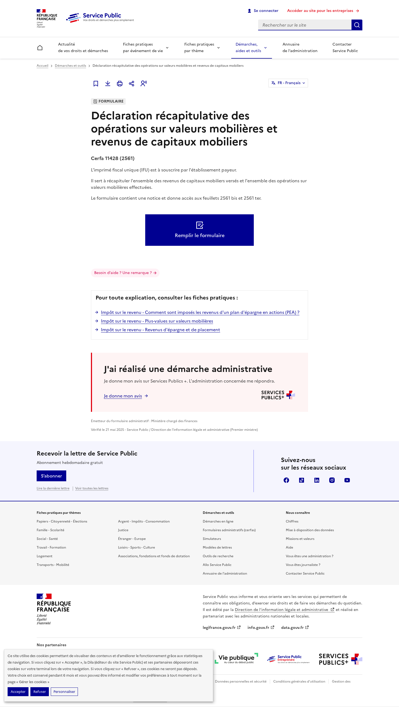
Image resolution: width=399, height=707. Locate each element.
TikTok (301, 480)
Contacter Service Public (345, 48)
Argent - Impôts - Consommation (144, 521)
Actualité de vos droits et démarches (83, 48)
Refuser (39, 691)
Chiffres (292, 521)
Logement (44, 556)
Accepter (18, 691)
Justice (123, 530)
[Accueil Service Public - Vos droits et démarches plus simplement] (101, 23)
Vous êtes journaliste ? (303, 564)
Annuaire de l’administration (300, 48)
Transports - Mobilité (53, 564)
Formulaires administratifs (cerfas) (229, 530)
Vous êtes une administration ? (309, 556)
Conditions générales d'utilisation (299, 681)
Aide (289, 547)
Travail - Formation (51, 547)
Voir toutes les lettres (91, 488)
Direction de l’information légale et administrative (282, 610)
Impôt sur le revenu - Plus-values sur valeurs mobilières (157, 321)
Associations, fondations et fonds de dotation (154, 556)
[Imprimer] (120, 83)
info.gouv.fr (258, 627)
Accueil (42, 65)
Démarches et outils (70, 65)
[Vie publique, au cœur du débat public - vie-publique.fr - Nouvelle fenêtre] (236, 659)
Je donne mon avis (123, 396)
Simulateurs (212, 538)
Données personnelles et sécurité (241, 681)
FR (289, 83)
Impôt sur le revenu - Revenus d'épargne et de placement (160, 329)
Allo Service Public (217, 564)
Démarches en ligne (218, 521)
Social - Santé (47, 538)
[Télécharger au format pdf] (108, 83)
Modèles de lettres (217, 547)
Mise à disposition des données (310, 530)
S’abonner (51, 476)
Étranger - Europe (132, 538)
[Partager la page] (132, 83)
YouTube (347, 480)
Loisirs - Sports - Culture (136, 547)
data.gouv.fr (292, 627)
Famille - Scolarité (50, 530)
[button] (143, 83)
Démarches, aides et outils (248, 48)
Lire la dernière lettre (53, 488)
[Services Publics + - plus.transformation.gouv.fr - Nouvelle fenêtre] (340, 659)
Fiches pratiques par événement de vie (143, 48)
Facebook (286, 480)
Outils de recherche (218, 556)
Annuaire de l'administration (225, 573)
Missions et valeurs (300, 538)
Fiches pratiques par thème (199, 48)
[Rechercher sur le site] (357, 25)
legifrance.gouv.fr (219, 627)
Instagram (332, 480)
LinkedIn (316, 480)
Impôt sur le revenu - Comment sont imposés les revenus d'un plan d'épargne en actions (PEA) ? (200, 312)
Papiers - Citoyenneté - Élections (62, 521)
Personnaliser (64, 691)
